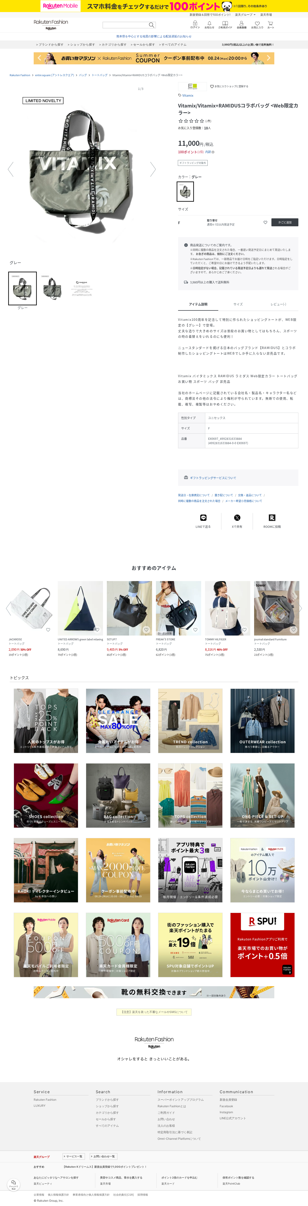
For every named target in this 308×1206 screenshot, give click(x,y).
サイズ (238, 304)
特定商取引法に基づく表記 (175, 1132)
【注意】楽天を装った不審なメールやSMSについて (154, 1012)
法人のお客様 (166, 1125)
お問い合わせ (166, 1119)
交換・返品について (250, 495)
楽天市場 (266, 14)
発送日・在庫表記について (194, 495)
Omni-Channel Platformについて (179, 1138)
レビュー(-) (278, 304)
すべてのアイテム (107, 1125)
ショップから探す (107, 1106)
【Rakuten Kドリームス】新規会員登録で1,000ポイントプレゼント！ (105, 1166)
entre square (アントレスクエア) (54, 75)
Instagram (226, 1112)
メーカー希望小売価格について (243, 501)
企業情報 (39, 1194)
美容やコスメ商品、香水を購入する (121, 1177)
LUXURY (39, 1105)
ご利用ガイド (166, 1112)
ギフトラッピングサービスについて (213, 478)
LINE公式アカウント (233, 1118)
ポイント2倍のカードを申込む (179, 1177)
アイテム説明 (198, 304)
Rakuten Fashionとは (172, 1106)
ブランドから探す (107, 1099)
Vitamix (187, 95)
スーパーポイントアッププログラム (181, 1099)
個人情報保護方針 (58, 1194)
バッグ (83, 75)
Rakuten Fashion (20, 75)
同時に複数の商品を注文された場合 (199, 501)
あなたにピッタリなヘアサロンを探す (56, 1177)
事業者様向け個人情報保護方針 (91, 1194)
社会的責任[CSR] (123, 1194)
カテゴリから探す (107, 1112)
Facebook (226, 1106)
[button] (82, 169)
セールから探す (106, 1119)
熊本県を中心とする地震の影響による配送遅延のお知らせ (154, 36)
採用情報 (142, 1194)
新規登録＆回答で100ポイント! (210, 14)
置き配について (224, 495)
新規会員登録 (228, 1099)
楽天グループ (243, 14)
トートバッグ (100, 75)
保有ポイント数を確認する (238, 1177)
